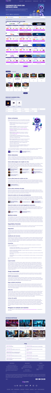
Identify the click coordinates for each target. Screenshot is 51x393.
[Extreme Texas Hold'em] (25, 87)
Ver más (25, 66)
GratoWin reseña (39, 63)
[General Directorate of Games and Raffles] (16, 385)
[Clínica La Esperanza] (33, 385)
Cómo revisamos (41, 366)
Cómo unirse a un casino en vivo (12, 365)
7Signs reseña (12, 63)
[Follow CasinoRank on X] (39, 379)
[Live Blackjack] (41, 77)
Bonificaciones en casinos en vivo (27, 366)
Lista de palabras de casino (27, 365)
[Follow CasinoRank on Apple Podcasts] (44, 379)
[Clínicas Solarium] (30, 385)
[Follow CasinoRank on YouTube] (41, 379)
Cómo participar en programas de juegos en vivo (11, 370)
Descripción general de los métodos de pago (27, 368)
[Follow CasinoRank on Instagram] (38, 379)
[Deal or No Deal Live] (25, 77)
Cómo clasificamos (40, 367)
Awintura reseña (25, 31)
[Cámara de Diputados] (21, 385)
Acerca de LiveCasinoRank (40, 365)
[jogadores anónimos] (26, 385)
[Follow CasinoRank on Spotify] (43, 379)
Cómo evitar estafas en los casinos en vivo (11, 367)
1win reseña (38, 31)
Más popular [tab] (8, 71)
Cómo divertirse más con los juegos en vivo (12, 366)
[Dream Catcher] (33, 77)
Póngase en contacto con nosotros (39, 369)
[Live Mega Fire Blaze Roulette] (17, 77)
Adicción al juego (27, 369)
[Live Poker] (9, 87)
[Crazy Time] (9, 77)
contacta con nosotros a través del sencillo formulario (29, 309)
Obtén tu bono (12, 62)
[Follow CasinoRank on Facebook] (36, 379)
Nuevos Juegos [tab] (14, 71)
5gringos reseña (25, 63)
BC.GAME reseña (12, 31)
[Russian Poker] (17, 87)
